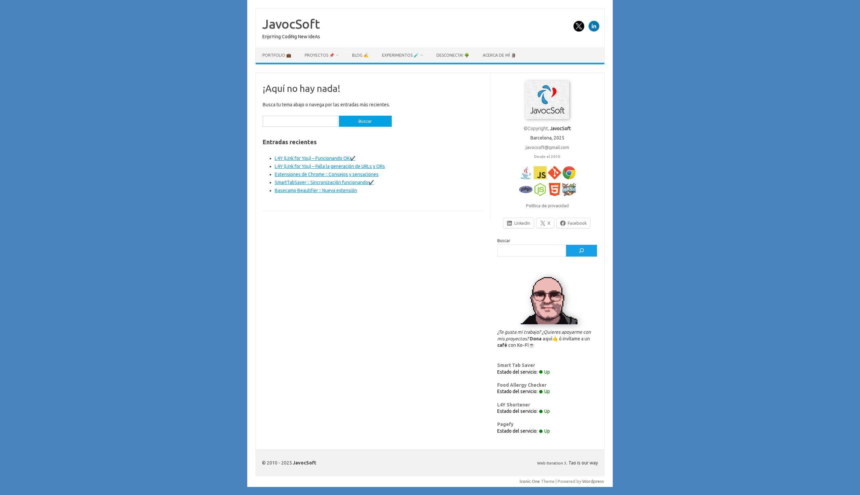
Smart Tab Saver (516, 365)
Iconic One (530, 481)
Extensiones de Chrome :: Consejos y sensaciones (327, 174)
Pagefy (505, 424)
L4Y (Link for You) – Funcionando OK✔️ (315, 158)
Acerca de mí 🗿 (499, 55)
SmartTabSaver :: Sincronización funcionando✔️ (324, 182)
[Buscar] (581, 250)
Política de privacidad (547, 205)
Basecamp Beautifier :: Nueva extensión (316, 190)
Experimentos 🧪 (400, 55)
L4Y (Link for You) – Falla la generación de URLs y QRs (330, 166)
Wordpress (593, 481)
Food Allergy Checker (522, 385)
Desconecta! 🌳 (452, 55)
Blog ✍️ (360, 55)
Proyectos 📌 (319, 55)
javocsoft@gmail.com (547, 147)
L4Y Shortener (513, 404)
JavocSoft (291, 24)
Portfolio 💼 (276, 55)
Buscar (503, 240)
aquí (547, 338)
